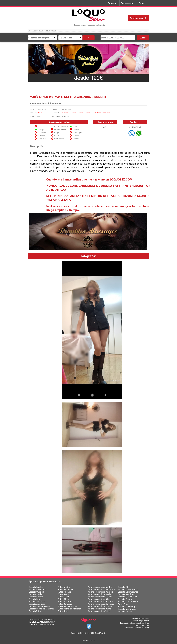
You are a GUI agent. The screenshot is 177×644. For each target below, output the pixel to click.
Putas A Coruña (65, 601)
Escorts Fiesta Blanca (128, 589)
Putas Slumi (123, 604)
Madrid (80, 113)
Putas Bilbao (63, 599)
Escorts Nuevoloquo (127, 606)
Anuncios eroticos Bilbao (99, 599)
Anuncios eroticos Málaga (100, 596)
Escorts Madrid (36, 586)
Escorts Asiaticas (126, 594)
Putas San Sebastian (67, 606)
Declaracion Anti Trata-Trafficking (137, 627)
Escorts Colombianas (128, 591)
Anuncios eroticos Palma (99, 608)
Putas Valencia (64, 591)
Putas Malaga (64, 596)
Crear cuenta (127, 3)
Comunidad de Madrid (67, 113)
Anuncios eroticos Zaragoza (101, 603)
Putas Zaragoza (65, 603)
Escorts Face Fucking (128, 596)
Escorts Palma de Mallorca (41, 608)
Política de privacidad (141, 620)
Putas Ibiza (63, 611)
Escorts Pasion (125, 611)
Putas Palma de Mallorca (69, 608)
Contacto (112, 3)
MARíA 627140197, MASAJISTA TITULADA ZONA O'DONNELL (68, 97)
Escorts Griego (125, 599)
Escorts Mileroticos (127, 608)
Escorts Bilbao (35, 599)
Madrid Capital (90, 113)
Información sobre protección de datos (134, 623)
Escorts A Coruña (37, 601)
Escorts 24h (123, 586)
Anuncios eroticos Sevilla (99, 594)
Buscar (142, 37)
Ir (88, 37)
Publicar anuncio (138, 18)
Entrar (141, 3)
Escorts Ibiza (35, 611)
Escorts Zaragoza (37, 603)
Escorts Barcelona (37, 589)
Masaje (40, 113)
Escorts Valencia (36, 591)
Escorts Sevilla (35, 594)
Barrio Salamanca (103, 113)
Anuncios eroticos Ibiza (99, 611)
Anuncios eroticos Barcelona (101, 589)
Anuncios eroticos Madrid (100, 586)
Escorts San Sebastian (39, 606)
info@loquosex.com (47, 624)
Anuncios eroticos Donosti (100, 606)
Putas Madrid (64, 586)
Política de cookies (142, 625)
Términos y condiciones (140, 618)
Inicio (31, 30)
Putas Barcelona (65, 589)
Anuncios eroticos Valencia (100, 591)
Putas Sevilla (63, 594)
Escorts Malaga (36, 596)
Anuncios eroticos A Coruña (101, 601)
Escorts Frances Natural (129, 601)
